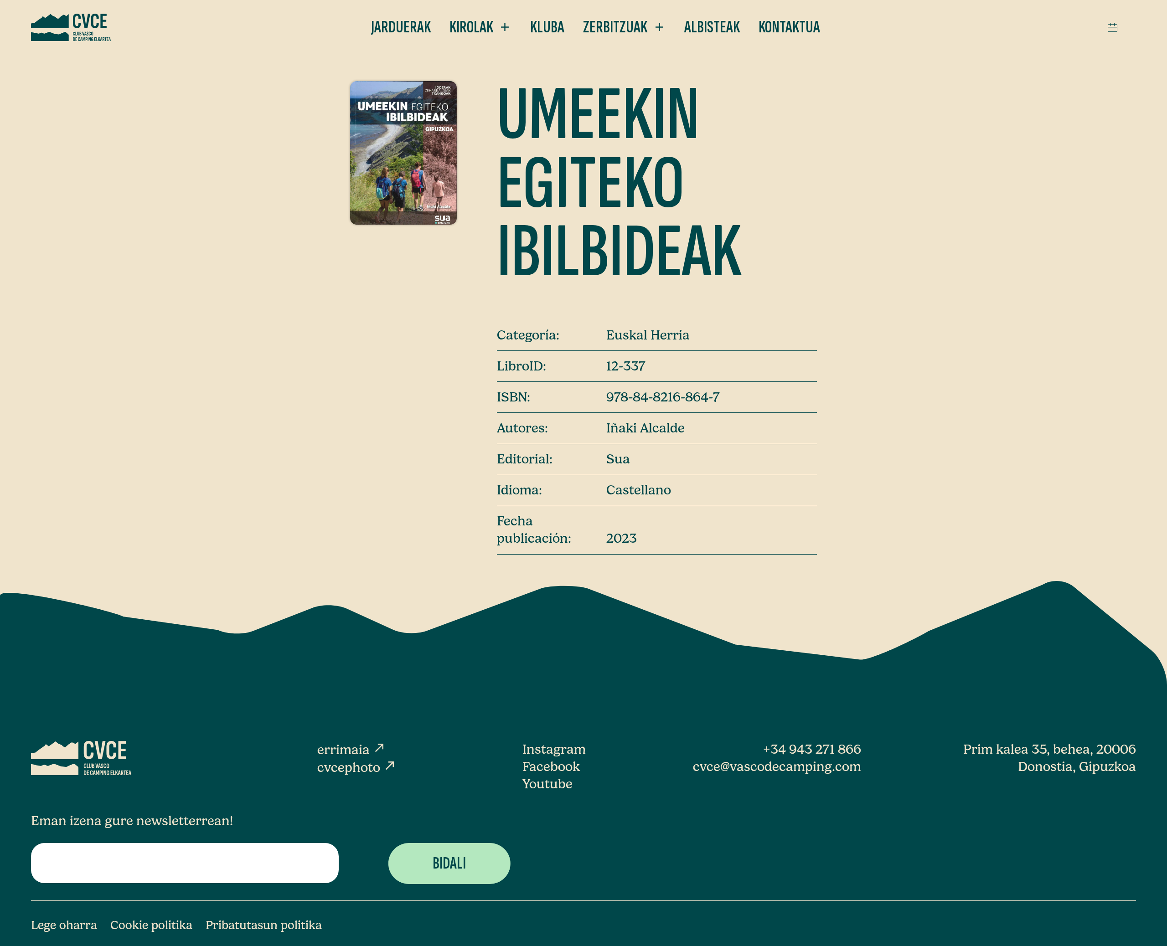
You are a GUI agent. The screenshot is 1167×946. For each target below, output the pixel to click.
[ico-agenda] (1112, 27)
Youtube (547, 784)
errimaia (351, 749)
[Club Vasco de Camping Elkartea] (71, 27)
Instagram (554, 749)
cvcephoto (357, 767)
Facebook (551, 766)
